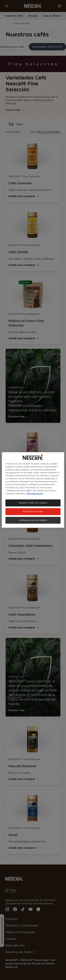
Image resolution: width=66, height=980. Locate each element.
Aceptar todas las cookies (33, 502)
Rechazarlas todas (33, 511)
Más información (35, 493)
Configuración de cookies (33, 520)
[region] (33, 490)
